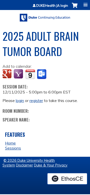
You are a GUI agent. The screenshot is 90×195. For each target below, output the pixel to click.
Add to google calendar (7, 74)
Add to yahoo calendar (19, 74)
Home (10, 143)
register (36, 100)
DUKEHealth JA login (52, 5)
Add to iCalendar (30, 74)
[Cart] (75, 8)
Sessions (13, 148)
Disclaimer (24, 165)
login (20, 100)
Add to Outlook (42, 74)
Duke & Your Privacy (51, 165)
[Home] (45, 16)
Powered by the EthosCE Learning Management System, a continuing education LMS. (67, 179)
